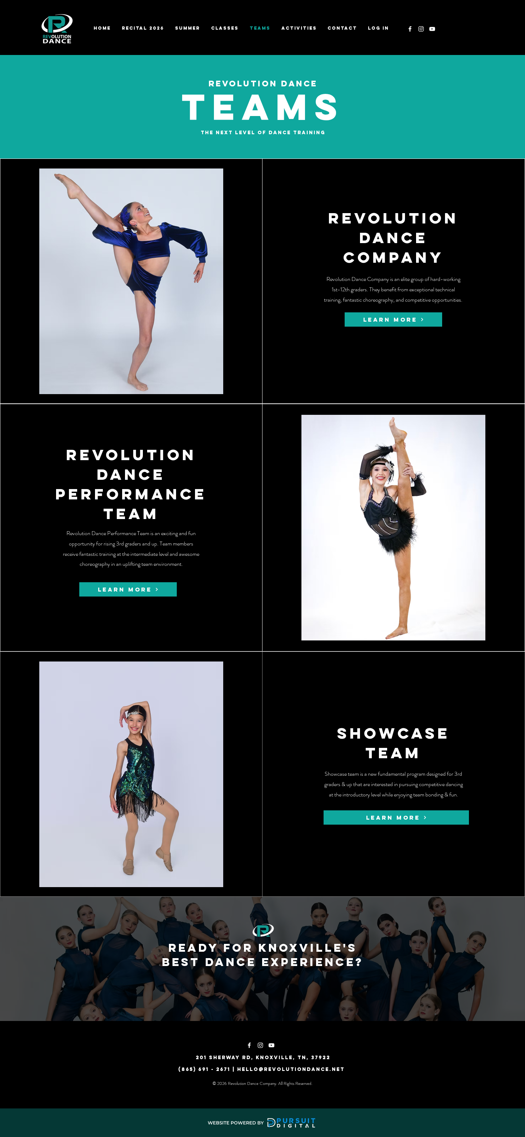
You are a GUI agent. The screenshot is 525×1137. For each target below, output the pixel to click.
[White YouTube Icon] (432, 28)
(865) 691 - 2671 (204, 1069)
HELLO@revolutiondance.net (291, 1069)
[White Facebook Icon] (410, 28)
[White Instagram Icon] (421, 28)
